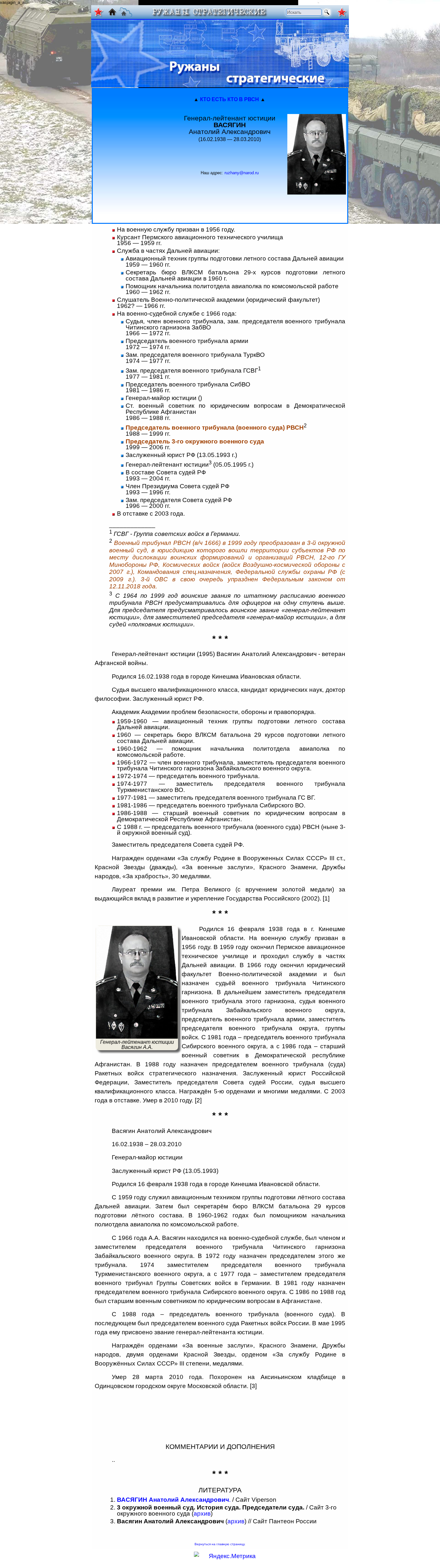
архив (202, 1513)
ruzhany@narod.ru (242, 172)
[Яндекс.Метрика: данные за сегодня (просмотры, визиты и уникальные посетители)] (225, 1556)
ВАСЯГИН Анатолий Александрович (173, 1499)
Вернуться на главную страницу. (220, 1544)
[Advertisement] (133, 154)
